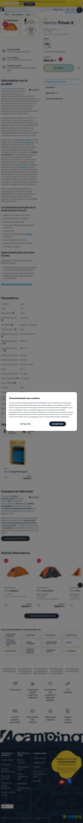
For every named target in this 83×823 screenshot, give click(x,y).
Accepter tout (57, 424)
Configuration (25, 424)
